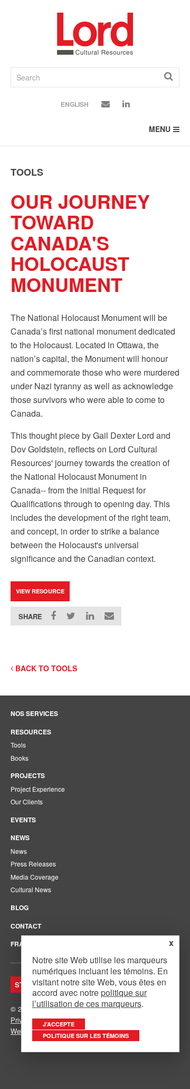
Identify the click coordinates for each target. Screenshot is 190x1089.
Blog (19, 907)
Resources (31, 732)
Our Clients (27, 801)
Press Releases (33, 863)
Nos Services (34, 713)
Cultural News (31, 889)
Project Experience (38, 788)
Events (23, 819)
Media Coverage (35, 876)
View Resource (40, 591)
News (20, 837)
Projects (28, 775)
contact (26, 926)
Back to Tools (45, 668)
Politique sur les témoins (86, 1036)
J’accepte (58, 1024)
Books (19, 757)
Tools (18, 744)
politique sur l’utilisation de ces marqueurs (89, 998)
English (75, 104)
